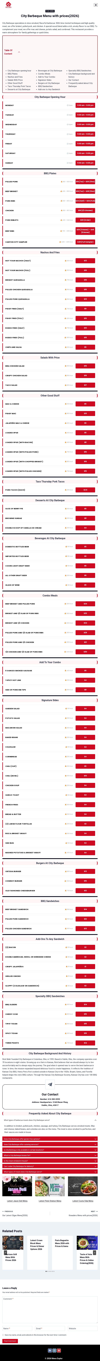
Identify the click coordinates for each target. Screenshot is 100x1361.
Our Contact (73, 80)
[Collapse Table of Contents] (19, 52)
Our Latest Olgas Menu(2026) (15, 1214)
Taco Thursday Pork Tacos (19, 86)
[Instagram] (54, 1350)
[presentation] (12, 1243)
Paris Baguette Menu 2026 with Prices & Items (62, 1243)
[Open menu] (96, 5)
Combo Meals (44, 74)
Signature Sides (44, 80)
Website (72, 1328)
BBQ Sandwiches (45, 86)
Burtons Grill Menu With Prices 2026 (11, 1257)
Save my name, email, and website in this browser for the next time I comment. (36, 1335)
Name (6, 1328)
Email (39, 1328)
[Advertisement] (58, 52)
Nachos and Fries (15, 77)
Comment (8, 1299)
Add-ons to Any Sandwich (49, 89)
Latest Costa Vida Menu (82, 1201)
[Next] (94, 1252)
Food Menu (50, 11)
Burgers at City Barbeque (49, 83)
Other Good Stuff (15, 83)
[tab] (46, 1271)
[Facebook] (50, 1350)
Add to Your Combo (46, 77)
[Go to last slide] (5, 1252)
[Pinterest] (59, 1350)
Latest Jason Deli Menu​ (17, 1201)
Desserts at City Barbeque (19, 89)
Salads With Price (15, 80)
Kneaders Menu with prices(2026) (83, 1214)
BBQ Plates (12, 74)
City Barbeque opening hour (19, 70)
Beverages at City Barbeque (50, 70)
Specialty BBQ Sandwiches (79, 70)
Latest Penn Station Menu (50, 1201)
